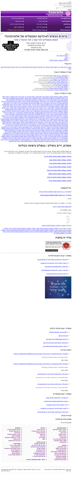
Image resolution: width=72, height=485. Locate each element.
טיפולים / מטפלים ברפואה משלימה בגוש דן (59, 167)
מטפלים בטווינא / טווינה (42, 104)
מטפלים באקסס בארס (17, 136)
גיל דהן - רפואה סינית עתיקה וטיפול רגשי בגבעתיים (57, 404)
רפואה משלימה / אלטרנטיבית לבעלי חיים (29, 128)
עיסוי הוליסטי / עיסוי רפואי (61, 83)
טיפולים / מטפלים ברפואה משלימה (58, 88)
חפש (69, 10)
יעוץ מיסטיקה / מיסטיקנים (38, 100)
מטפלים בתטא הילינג (10, 131)
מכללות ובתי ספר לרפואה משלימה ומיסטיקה (41, 133)
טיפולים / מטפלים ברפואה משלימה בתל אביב (59, 170)
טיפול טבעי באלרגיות (62, 103)
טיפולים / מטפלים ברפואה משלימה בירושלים (59, 177)
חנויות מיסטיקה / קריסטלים (60, 79)
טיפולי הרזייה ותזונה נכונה (10, 103)
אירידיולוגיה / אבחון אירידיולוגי (48, 103)
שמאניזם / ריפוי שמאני (62, 130)
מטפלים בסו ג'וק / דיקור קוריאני (27, 125)
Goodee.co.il (20, 469)
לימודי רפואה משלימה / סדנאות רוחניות (32, 101)
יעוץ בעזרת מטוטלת (51, 116)
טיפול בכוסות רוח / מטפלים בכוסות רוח (29, 139)
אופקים (63, 225)
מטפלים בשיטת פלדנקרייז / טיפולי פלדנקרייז (48, 123)
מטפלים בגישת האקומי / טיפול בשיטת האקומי (44, 138)
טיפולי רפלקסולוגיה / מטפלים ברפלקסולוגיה (53, 98)
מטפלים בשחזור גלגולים (28, 135)
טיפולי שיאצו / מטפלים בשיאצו (23, 98)
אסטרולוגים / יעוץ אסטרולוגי (23, 100)
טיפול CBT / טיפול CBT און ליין (33, 96)
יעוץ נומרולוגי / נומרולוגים (45, 117)
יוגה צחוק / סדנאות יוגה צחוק (24, 106)
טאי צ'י (35, 106)
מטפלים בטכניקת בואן (20, 108)
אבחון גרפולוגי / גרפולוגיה (61, 106)
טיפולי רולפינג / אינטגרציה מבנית (49, 111)
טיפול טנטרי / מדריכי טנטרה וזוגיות (58, 75)
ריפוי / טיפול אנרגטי (58, 135)
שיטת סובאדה (12, 141)
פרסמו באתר (47, 469)
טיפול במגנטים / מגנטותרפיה (16, 114)
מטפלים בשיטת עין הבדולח (11, 139)
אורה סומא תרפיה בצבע (46, 112)
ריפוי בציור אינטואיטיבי (40, 127)
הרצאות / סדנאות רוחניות (17, 120)
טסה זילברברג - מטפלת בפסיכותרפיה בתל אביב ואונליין (56, 266)
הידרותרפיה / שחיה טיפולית (60, 80)
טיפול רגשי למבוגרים (49, 141)
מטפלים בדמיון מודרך (51, 100)
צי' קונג (9, 127)
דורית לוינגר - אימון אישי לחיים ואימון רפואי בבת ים (57, 273)
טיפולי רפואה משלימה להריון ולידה (58, 104)
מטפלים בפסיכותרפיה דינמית (31, 117)
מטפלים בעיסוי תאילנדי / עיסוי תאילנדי (22, 122)
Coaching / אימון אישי (62, 85)
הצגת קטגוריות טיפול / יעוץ (50, 67)
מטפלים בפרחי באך (62, 86)
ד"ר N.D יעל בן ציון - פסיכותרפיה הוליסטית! (58, 332)
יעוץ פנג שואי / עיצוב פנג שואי (28, 123)
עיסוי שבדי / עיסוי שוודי (58, 122)
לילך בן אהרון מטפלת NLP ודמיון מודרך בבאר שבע (57, 339)
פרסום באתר (24, 67)
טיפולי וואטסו (13, 109)
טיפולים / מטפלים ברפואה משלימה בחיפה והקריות (57, 156)
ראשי (69, 67)
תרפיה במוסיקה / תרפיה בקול (42, 131)
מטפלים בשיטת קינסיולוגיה (13, 123)
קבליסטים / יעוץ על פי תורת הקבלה (52, 101)
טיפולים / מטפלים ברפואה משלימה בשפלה (59, 174)
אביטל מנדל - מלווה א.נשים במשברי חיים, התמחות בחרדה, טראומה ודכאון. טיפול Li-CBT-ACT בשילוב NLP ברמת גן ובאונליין (40, 353)
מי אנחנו (68, 469)
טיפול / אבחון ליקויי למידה (10, 106)
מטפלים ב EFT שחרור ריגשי (20, 112)
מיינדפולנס (8, 136)
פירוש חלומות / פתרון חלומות (13, 135)
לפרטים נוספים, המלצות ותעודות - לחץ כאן (62, 206)
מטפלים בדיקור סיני (22, 103)
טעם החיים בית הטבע (63, 335)
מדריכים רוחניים (24, 133)
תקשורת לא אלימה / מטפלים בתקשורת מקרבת (42, 130)
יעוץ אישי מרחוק (7, 117)
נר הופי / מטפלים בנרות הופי (26, 127)
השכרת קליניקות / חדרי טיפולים (10, 116)
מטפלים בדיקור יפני (49, 106)
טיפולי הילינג (40, 106)
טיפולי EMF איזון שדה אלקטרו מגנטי (34, 114)
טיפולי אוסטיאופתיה (7, 104)
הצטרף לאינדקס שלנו (9, 67)
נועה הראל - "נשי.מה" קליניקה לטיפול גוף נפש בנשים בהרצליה (54, 270)
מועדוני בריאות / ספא (24, 130)
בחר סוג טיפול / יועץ (62, 67)
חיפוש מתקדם (32, 67)
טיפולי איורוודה (17, 104)
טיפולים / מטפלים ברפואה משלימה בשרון (60, 163)
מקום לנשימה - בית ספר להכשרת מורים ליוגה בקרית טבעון (55, 342)
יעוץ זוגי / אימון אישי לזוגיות (29, 104)
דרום (67, 225)
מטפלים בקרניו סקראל (42, 125)
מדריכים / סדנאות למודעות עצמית (59, 119)
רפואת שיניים (28, 469)
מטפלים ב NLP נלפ (62, 77)
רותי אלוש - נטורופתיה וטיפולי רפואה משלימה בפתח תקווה (55, 346)
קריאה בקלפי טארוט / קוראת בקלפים (58, 82)
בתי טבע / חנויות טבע (38, 109)
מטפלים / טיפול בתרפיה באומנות (25, 131)
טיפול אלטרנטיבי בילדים (7, 101)
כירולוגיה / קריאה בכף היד (12, 125)
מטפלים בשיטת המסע (30, 136)
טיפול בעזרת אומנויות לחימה (26, 116)
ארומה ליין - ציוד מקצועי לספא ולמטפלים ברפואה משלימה (55, 195)
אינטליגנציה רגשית (35, 111)
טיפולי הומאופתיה (36, 98)
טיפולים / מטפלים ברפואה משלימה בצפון (60, 160)
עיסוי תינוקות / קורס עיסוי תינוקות (42, 122)
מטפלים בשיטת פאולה (55, 125)
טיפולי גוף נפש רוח (25, 111)
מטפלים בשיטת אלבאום (11, 119)
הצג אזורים (39, 67)
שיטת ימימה (18, 101)
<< (67, 216)
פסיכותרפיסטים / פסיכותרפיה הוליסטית (57, 127)
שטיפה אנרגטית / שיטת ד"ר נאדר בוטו (57, 90)
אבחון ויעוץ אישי (30, 108)
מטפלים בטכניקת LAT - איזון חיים (53, 114)
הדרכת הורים (27, 138)
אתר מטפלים (7, 469)
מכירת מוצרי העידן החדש (17, 138)
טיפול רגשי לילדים (19, 96)
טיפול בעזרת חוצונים (39, 116)
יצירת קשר (18, 67)
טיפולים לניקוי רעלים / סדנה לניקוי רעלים (35, 120)
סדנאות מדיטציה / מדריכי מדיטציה (44, 135)
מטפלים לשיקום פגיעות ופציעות (9, 128)
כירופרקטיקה (14, 127)
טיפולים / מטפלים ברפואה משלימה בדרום (60, 180)
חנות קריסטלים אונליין (5, 470)
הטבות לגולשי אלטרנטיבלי (47, 139)
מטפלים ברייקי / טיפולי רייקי (60, 117)
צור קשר (68, 470)
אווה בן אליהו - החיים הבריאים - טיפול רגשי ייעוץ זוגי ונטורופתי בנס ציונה (52, 259)
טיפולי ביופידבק (15, 111)
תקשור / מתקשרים (24, 119)
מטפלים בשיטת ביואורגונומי (60, 133)
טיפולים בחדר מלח (63, 109)
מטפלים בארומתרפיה (34, 103)
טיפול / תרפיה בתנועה (7, 108)
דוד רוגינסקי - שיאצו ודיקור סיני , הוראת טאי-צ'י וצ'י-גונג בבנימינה (54, 263)
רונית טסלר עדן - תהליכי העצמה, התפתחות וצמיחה (57, 397)
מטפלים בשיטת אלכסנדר (61, 108)
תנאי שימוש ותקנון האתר (58, 469)
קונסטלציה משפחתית (38, 141)
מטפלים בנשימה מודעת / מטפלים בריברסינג (52, 128)
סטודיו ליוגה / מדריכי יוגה (51, 109)
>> (67, 222)
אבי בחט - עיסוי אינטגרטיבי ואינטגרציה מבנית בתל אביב (56, 401)
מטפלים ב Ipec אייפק (34, 112)
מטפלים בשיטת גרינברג (56, 131)
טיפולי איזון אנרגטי (58, 112)
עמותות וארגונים (59, 139)
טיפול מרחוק (45, 96)
